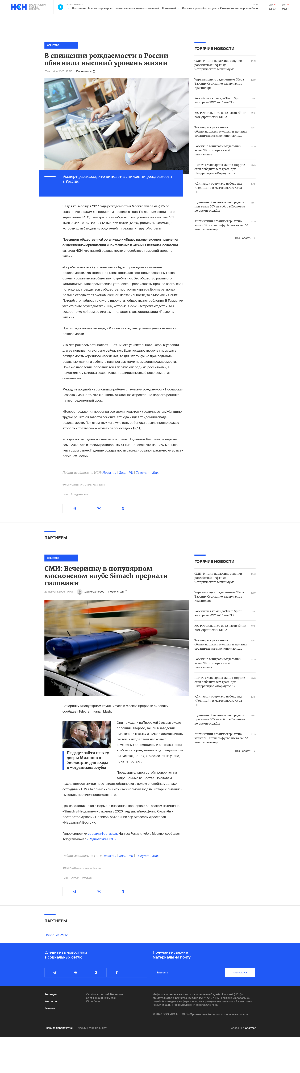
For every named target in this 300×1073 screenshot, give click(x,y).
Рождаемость (79, 494)
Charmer (250, 1028)
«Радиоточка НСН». (102, 839)
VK (131, 473)
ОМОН (75, 877)
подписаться (240, 972)
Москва (86, 877)
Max (155, 473)
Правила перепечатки (58, 1028)
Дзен (122, 473)
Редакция (50, 994)
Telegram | (144, 473)
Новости (109, 473)
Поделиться (83, 71)
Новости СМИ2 (56, 935)
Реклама (49, 1008)
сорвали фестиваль (103, 834)
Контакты (50, 1001)
